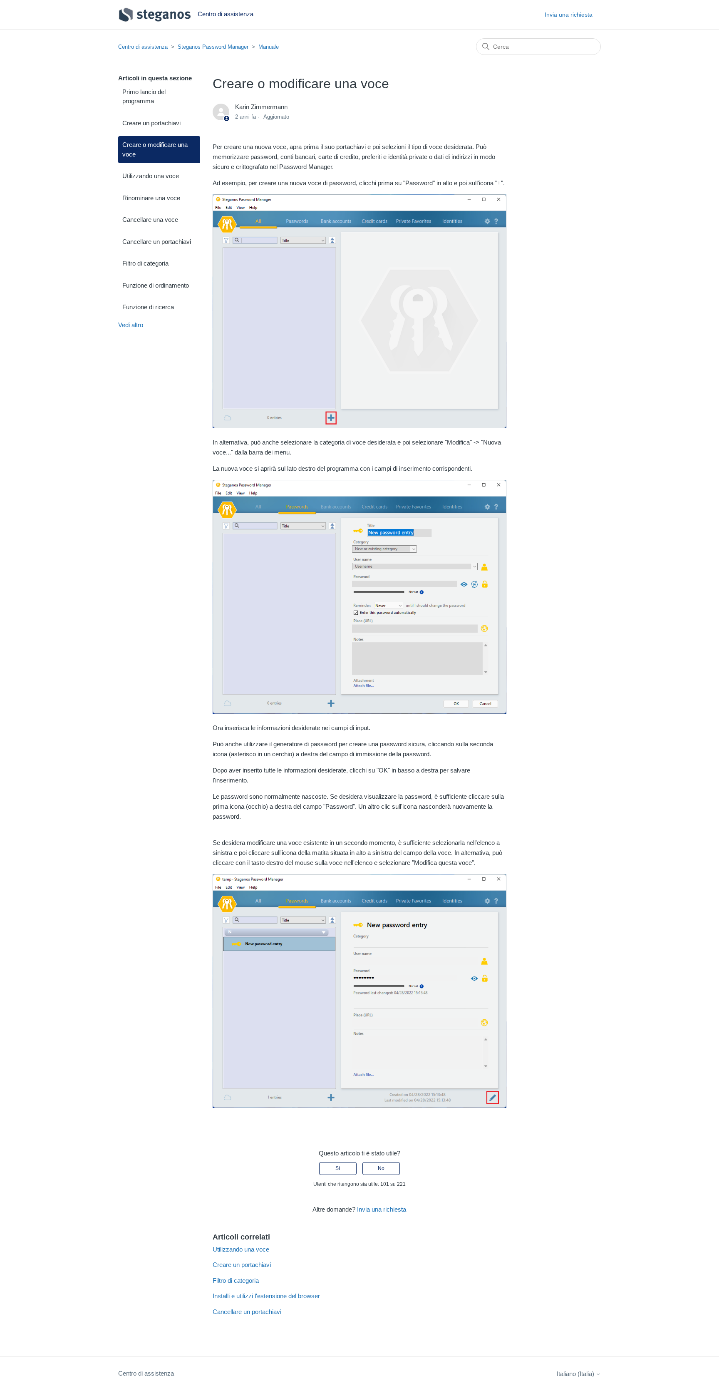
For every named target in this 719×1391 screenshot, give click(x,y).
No (381, 1168)
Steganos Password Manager (213, 47)
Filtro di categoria (145, 263)
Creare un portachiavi (151, 123)
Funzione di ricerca (148, 306)
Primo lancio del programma (144, 96)
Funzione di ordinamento (155, 285)
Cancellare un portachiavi (156, 241)
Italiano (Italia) (576, 1373)
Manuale (268, 47)
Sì (337, 1168)
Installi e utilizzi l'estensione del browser (266, 1295)
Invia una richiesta (569, 14)
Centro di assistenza (143, 47)
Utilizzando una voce (150, 175)
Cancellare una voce (150, 219)
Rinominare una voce (151, 197)
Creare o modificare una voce (155, 149)
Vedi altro (130, 324)
